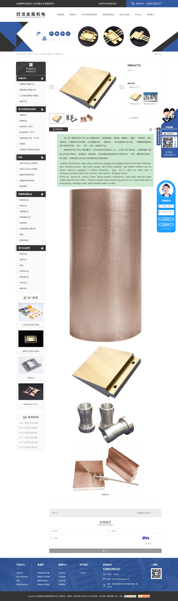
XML (121, 596)
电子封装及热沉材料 (89, 15)
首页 (29, 54)
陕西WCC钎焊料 (43, 577)
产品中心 (138, 15)
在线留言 (134, 118)
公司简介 (83, 573)
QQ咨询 (170, 134)
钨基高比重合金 (108, 15)
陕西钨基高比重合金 (45, 573)
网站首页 (61, 15)
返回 (156, 54)
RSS (116, 596)
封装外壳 (73, 15)
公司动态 (61, 573)
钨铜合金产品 (134, 87)
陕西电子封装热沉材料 (30, 351)
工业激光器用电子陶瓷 (30, 325)
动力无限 (102, 596)
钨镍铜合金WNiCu (150, 104)
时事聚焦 (61, 584)
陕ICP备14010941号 (82, 596)
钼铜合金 (30, 378)
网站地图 (110, 596)
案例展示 (150, 15)
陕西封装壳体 (42, 581)
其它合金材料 (125, 15)
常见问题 (61, 581)
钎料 (20, 157)
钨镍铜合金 (59, 54)
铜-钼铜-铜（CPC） (30, 404)
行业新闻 (61, 577)
